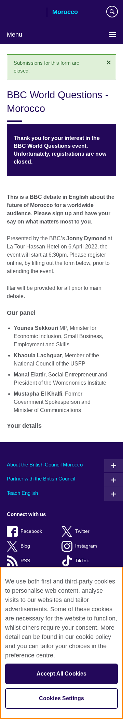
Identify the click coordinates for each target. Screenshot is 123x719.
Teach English (22, 493)
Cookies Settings (61, 698)
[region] (61, 643)
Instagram (86, 546)
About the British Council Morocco (45, 464)
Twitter (82, 531)
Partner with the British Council (41, 479)
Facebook (31, 531)
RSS (25, 560)
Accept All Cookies (62, 674)
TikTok (82, 560)
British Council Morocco (24, 13)
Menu (14, 34)
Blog (25, 546)
